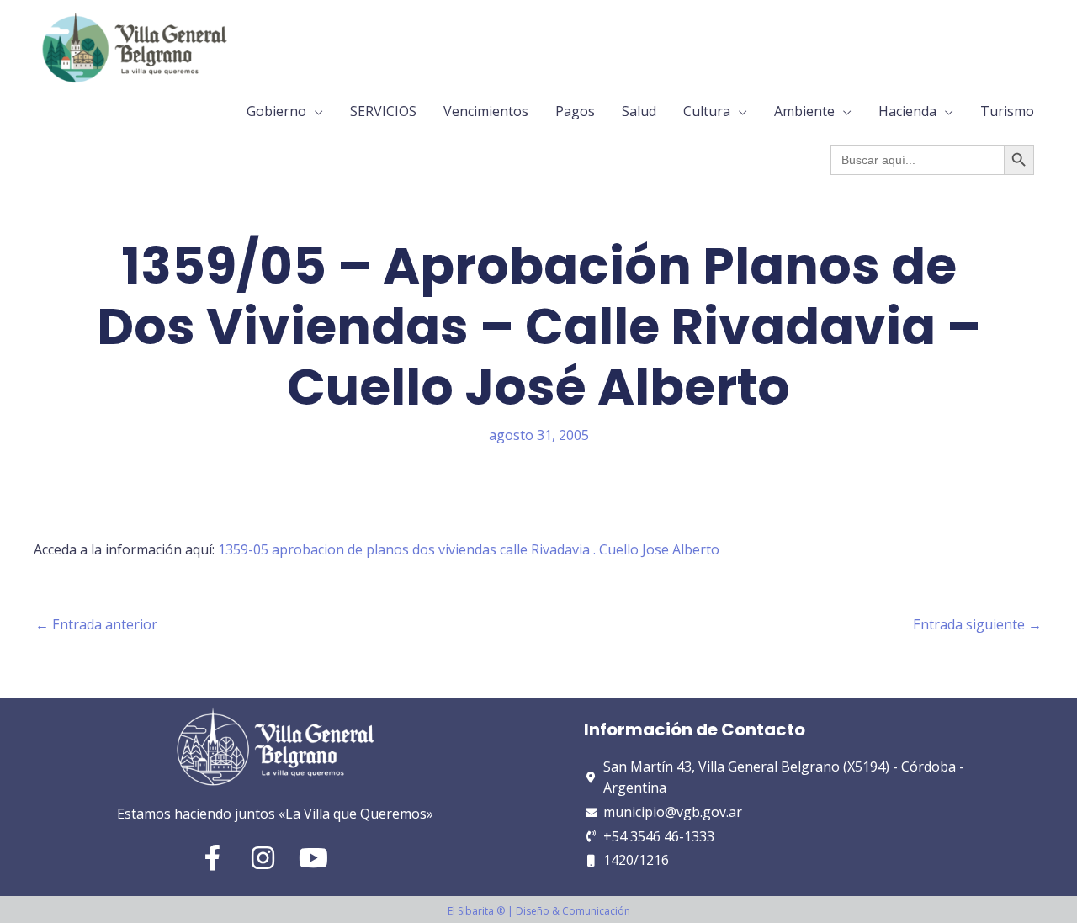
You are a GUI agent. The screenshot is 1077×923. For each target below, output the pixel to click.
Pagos (575, 111)
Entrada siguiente (977, 624)
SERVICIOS (383, 111)
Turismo (1007, 111)
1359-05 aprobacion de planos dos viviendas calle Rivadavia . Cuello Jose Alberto (468, 549)
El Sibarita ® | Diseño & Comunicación (539, 911)
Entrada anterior (96, 624)
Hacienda (907, 111)
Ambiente (804, 111)
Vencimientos (485, 111)
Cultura (706, 111)
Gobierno (276, 111)
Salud (639, 111)
